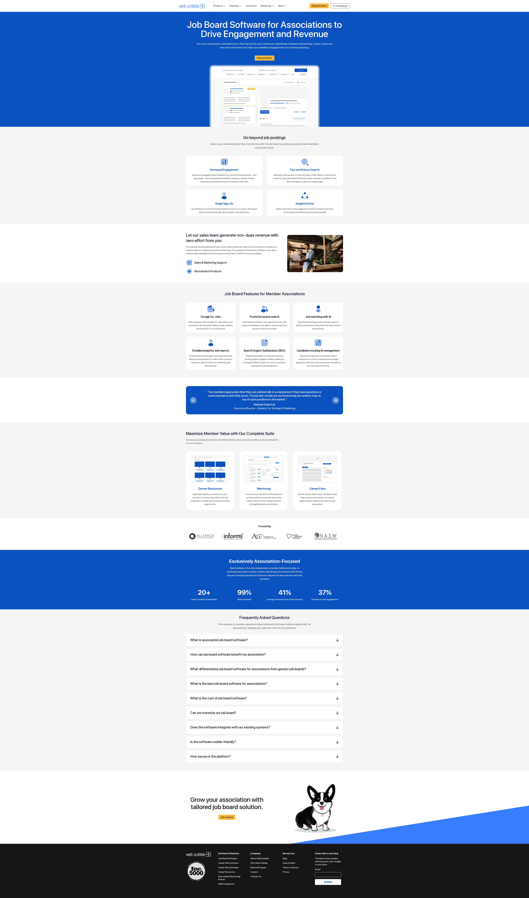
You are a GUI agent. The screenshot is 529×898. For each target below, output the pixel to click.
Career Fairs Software (228, 867)
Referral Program (258, 867)
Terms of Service (291, 867)
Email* (318, 869)
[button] (219, 5)
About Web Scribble (259, 858)
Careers (254, 872)
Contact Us (255, 876)
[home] (192, 6)
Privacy (286, 872)
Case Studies (289, 863)
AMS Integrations (226, 884)
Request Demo (319, 6)
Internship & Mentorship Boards (229, 878)
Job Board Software (227, 858)
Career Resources (226, 872)
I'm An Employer (340, 6)
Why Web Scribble (259, 863)
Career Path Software (228, 863)
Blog (285, 858)
